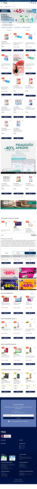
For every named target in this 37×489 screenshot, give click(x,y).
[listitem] (27, 446)
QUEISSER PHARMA (7, 6)
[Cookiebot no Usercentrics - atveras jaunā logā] (31, 235)
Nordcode (20, 479)
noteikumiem (25, 421)
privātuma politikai (18, 421)
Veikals (2, 6)
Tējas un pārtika (17, 27)
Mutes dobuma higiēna (26, 27)
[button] (34, 3)
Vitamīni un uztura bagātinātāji (7, 27)
